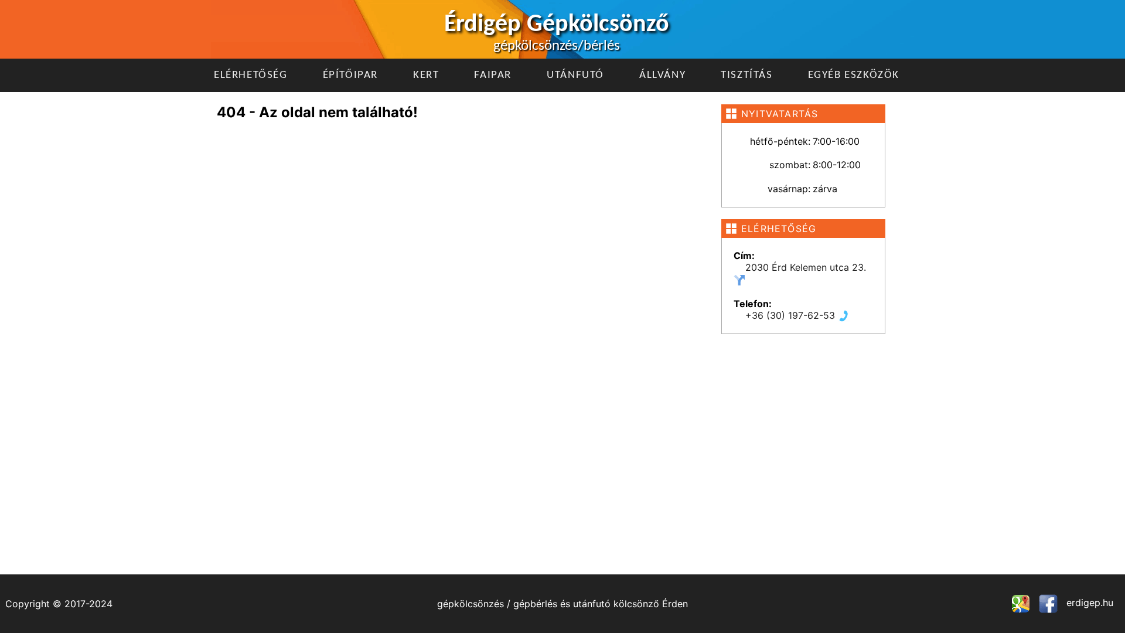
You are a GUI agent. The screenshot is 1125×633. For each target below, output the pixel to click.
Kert (426, 75)
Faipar (493, 75)
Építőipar (350, 75)
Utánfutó (575, 75)
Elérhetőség (251, 75)
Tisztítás (746, 75)
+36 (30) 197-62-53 (791, 315)
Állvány (662, 75)
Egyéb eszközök (853, 75)
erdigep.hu (1088, 602)
